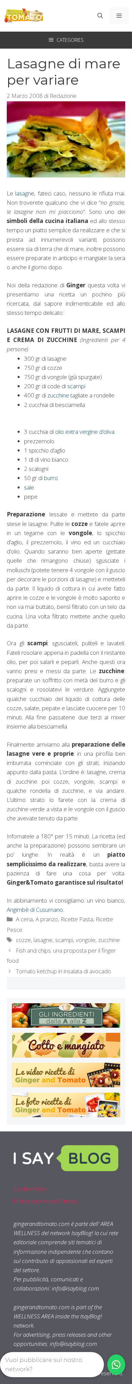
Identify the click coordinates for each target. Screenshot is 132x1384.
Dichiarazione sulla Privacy (46, 1201)
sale (29, 487)
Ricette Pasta (77, 919)
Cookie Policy (30, 1189)
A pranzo (47, 919)
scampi (76, 386)
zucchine (58, 395)
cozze (23, 940)
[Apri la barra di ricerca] (100, 15)
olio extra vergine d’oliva (84, 431)
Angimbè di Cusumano (35, 909)
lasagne (24, 193)
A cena (24, 919)
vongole (85, 940)
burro (51, 478)
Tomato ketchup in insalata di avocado (63, 971)
